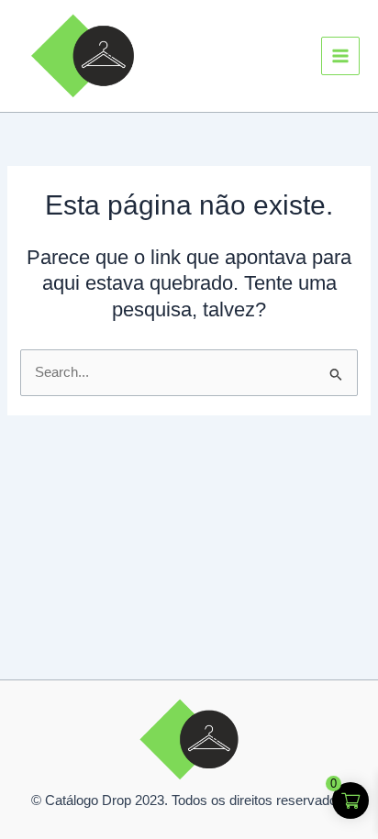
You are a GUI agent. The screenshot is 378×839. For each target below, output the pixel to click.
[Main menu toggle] (340, 56)
